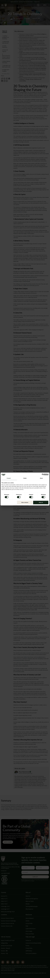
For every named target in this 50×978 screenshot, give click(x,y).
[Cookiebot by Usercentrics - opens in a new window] (43, 475)
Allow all (41, 502)
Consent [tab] (9, 478)
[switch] (19, 497)
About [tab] (41, 478)
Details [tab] (25, 478)
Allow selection (24, 502)
